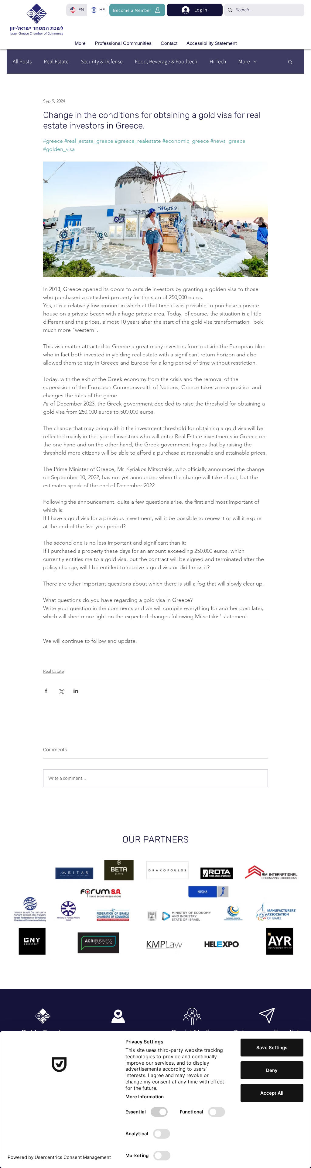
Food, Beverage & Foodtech (166, 61)
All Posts (22, 61)
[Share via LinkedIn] (76, 691)
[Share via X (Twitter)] (61, 691)
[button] (290, 61)
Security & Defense (102, 61)
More (244, 61)
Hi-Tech (218, 61)
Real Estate (56, 61)
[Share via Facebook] (46, 691)
